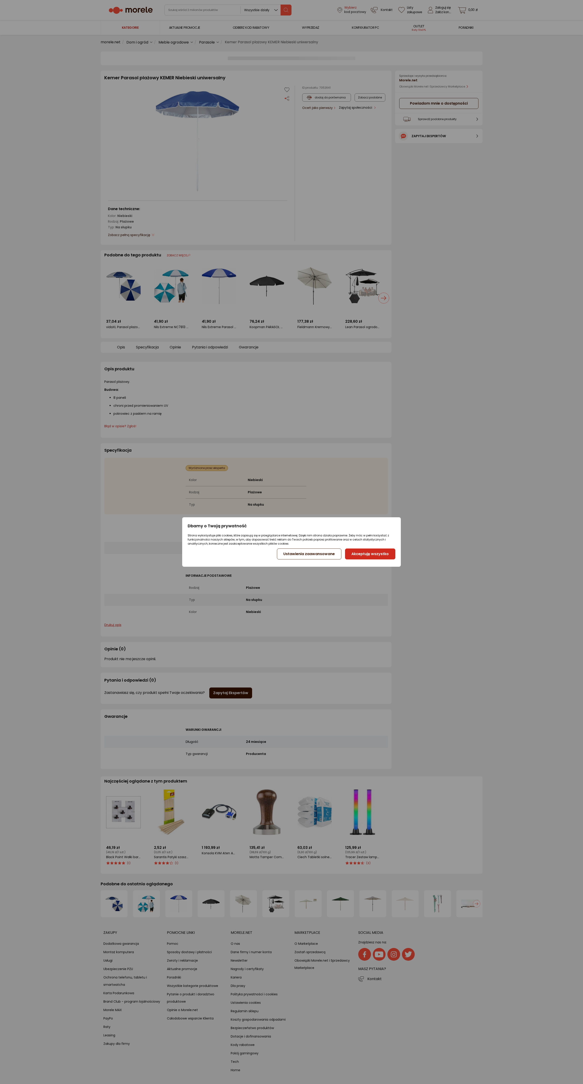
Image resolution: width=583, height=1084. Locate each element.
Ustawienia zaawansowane (309, 553)
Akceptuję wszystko (370, 553)
